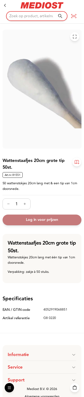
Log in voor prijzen (42, 220)
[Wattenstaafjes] (5, 5)
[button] (42, 354)
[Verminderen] (8, 204)
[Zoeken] (60, 16)
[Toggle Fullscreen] (74, 36)
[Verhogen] (24, 204)
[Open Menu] (9, 387)
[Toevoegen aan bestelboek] (76, 162)
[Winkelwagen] (74, 387)
